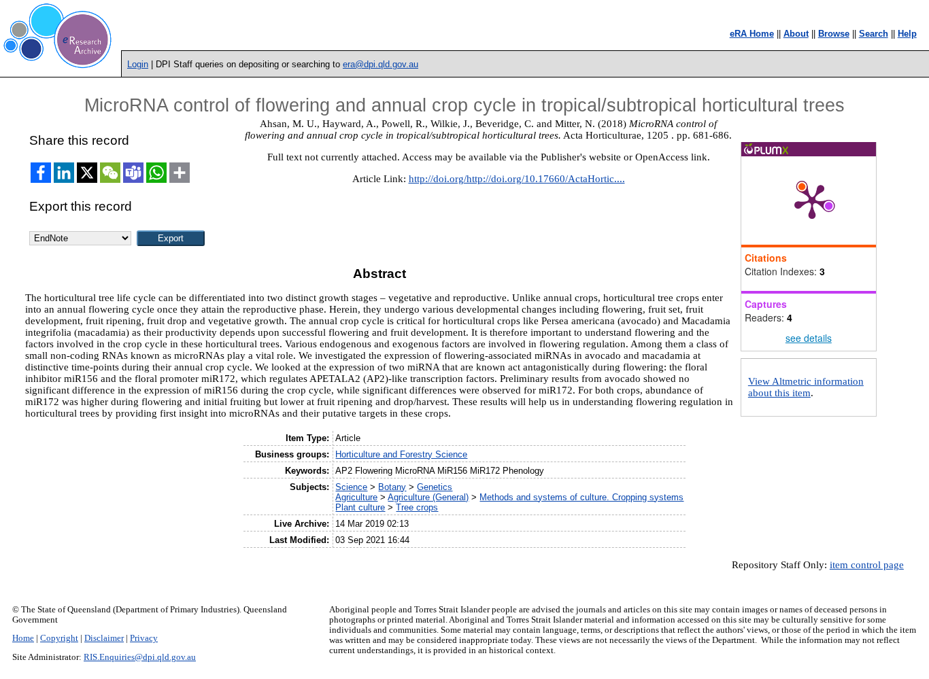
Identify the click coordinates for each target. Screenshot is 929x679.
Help (907, 34)
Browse (833, 34)
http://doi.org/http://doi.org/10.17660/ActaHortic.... (517, 178)
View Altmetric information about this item (806, 387)
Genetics (434, 487)
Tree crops (417, 507)
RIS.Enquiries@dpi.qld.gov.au (140, 657)
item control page (867, 564)
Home (23, 638)
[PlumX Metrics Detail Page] (812, 200)
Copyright (59, 638)
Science (351, 487)
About (796, 34)
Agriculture (356, 497)
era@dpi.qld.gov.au (380, 64)
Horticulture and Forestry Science (401, 454)
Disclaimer (104, 638)
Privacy (144, 638)
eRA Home (752, 34)
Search (873, 34)
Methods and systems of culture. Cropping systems (581, 497)
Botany (392, 487)
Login (137, 64)
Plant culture (360, 507)
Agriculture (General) (428, 497)
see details (809, 338)
